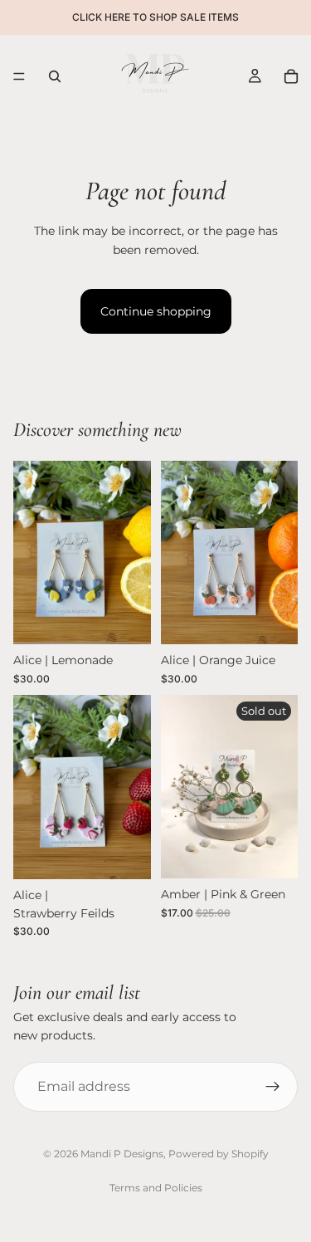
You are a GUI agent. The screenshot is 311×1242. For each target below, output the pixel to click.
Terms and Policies (155, 1187)
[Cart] (291, 76)
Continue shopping (155, 311)
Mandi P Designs (121, 1153)
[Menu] (19, 76)
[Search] (54, 76)
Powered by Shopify (218, 1153)
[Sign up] (272, 1086)
